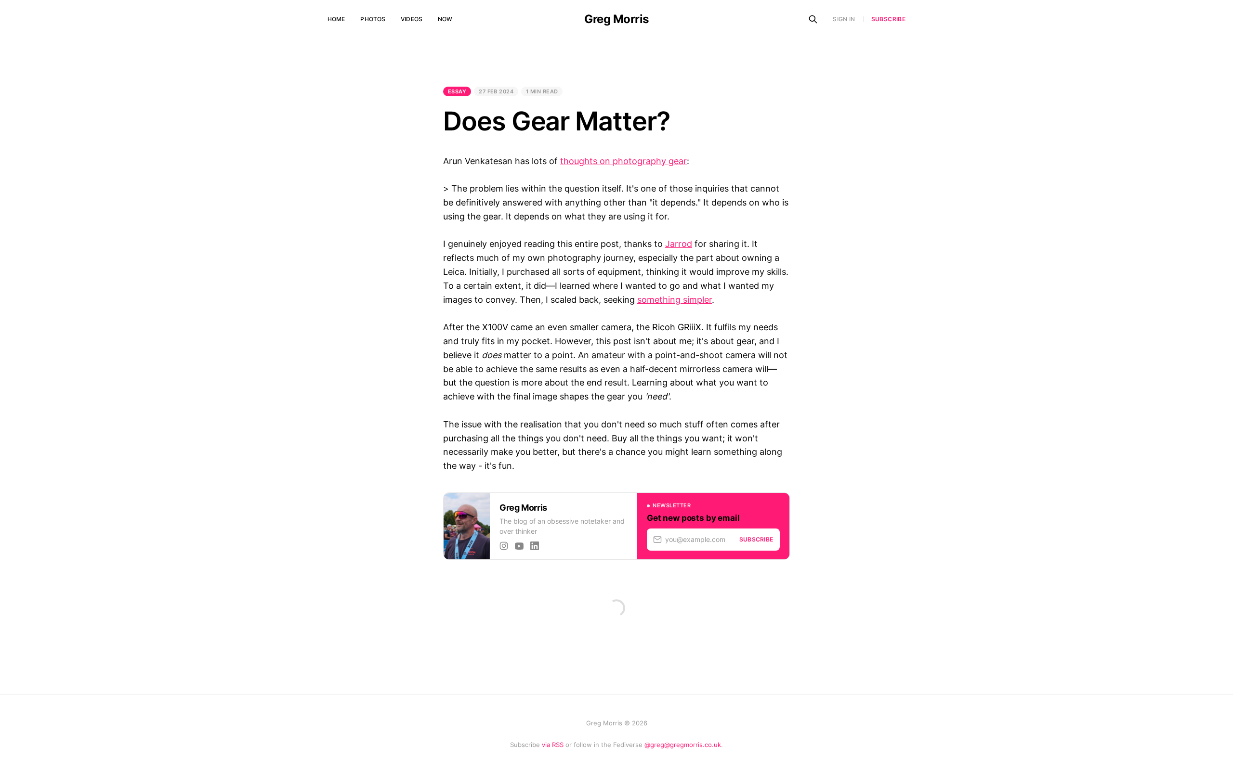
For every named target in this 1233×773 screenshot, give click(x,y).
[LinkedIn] (534, 545)
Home (336, 19)
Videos (411, 19)
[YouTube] (519, 545)
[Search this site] (813, 19)
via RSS (553, 744)
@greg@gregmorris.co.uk (682, 744)
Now (445, 19)
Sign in (844, 19)
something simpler (674, 300)
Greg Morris (616, 19)
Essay (457, 91)
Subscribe (888, 19)
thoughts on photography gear (623, 161)
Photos (372, 19)
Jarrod (678, 244)
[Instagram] (503, 545)
